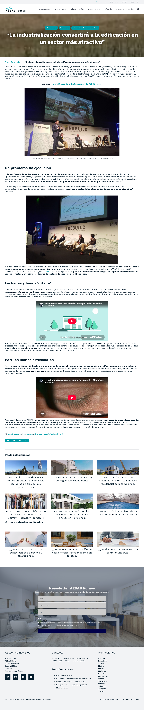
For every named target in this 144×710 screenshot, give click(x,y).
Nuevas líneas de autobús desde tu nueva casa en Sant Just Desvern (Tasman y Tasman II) (26, 514)
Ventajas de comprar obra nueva (70, 682)
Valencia (101, 684)
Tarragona (102, 681)
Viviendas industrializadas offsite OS (49, 434)
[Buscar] (138, 9)
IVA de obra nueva (64, 676)
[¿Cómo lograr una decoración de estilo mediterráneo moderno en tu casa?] (72, 533)
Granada (102, 663)
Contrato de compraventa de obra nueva (74, 679)
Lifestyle (8, 668)
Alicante (101, 658)
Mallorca (102, 671)
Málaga (101, 668)
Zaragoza (102, 689)
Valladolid (102, 686)
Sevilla (101, 679)
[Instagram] (15, 677)
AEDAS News (10, 661)
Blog (7, 62)
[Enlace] (16, 9)
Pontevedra (103, 676)
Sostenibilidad (11, 666)
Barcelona (102, 661)
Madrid (101, 666)
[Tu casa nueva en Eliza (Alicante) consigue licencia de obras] (72, 461)
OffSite (47, 271)
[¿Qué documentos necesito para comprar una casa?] (118, 533)
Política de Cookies (131, 699)
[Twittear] (20, 440)
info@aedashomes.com (74, 661)
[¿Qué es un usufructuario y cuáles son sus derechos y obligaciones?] (26, 533)
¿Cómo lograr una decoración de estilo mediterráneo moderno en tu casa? (72, 552)
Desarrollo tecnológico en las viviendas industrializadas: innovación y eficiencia (72, 514)
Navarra (101, 673)
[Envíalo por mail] (8, 440)
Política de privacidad (109, 699)
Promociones (17, 62)
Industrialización (14, 434)
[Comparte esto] (14, 440)
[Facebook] (7, 677)
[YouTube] (31, 677)
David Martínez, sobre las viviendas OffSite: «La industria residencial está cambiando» (118, 480)
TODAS (101, 691)
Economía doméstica (14, 671)
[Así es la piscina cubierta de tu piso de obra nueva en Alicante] (118, 495)
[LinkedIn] (23, 677)
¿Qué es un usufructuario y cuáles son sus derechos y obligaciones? (26, 552)
